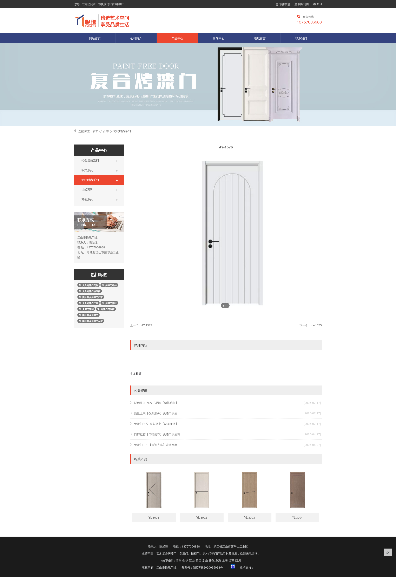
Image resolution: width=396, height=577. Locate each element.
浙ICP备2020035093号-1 (209, 567)
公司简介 (136, 38)
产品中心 (177, 38)
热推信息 (284, 4)
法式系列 (99, 189)
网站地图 (303, 4)
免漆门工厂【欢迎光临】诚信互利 (227, 445)
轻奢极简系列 (99, 160)
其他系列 (99, 199)
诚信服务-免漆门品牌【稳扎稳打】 (227, 403)
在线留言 (260, 38)
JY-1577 (146, 325)
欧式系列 (99, 170)
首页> (96, 131)
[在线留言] (388, 552)
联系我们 (301, 38)
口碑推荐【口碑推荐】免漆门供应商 (227, 434)
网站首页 (95, 38)
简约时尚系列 (122, 131)
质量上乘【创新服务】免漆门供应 (227, 413)
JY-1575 (316, 325)
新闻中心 (218, 38)
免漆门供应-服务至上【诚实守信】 (227, 424)
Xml (319, 4)
